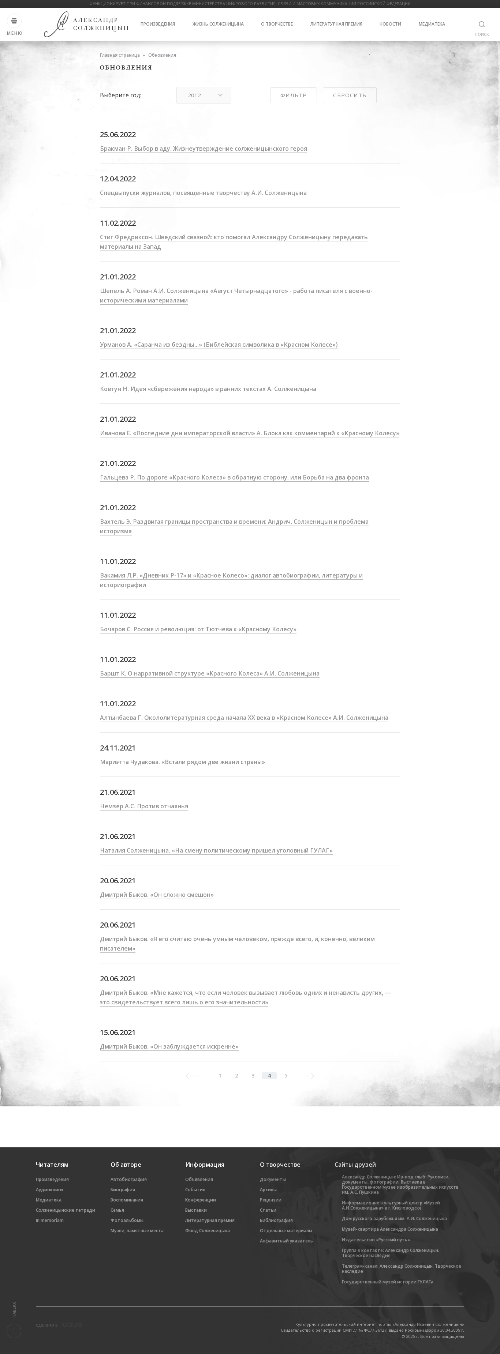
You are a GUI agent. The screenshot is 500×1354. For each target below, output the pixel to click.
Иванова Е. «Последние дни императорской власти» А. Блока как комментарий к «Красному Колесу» (249, 433)
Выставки (196, 1210)
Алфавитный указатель (286, 1241)
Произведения (158, 24)
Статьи (268, 1210)
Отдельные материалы (286, 1230)
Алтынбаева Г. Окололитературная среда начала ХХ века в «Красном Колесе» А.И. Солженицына (244, 718)
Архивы (268, 1189)
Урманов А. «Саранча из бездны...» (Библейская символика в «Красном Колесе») (219, 345)
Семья (117, 1210)
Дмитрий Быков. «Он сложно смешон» (157, 895)
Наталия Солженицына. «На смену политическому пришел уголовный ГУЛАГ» (216, 850)
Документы (273, 1179)
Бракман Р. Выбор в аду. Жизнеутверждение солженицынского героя (203, 148)
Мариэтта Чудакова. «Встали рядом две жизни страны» (182, 762)
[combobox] (203, 95)
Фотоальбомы (127, 1220)
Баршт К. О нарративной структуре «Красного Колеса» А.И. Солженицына (210, 673)
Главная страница (120, 55)
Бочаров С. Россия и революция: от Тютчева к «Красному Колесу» (198, 629)
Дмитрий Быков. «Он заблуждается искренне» (169, 1046)
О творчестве (277, 24)
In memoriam (50, 1220)
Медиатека (432, 24)
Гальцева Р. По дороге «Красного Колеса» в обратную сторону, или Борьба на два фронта (234, 477)
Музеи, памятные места (137, 1230)
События (195, 1189)
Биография (123, 1189)
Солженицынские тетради (65, 1210)
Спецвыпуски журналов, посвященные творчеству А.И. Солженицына (203, 193)
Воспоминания (127, 1200)
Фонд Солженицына (207, 1230)
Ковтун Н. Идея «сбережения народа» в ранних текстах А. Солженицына (208, 389)
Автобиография (129, 1179)
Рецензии (270, 1200)
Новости (390, 24)
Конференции (200, 1200)
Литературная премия (336, 24)
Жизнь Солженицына (218, 24)
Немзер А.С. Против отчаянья (144, 806)
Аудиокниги (49, 1189)
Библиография (276, 1220)
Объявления (199, 1179)
